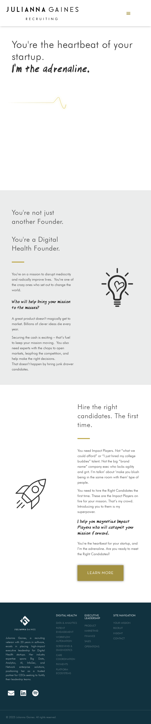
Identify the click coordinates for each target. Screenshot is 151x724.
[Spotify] (35, 693)
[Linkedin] (23, 693)
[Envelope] (11, 693)
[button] (128, 13)
